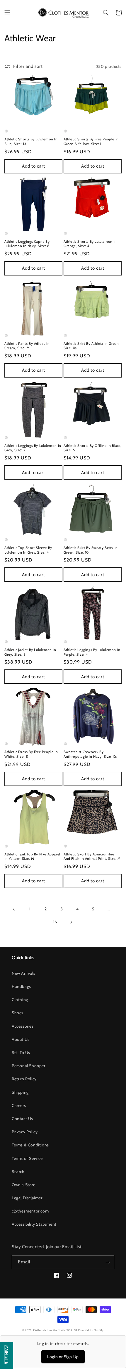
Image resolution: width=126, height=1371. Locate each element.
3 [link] (61, 909)
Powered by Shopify (91, 1330)
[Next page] (70, 922)
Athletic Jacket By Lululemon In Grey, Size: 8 (30, 652)
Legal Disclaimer (27, 1198)
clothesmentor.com (30, 1211)
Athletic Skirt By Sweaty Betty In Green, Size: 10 (91, 549)
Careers (19, 1105)
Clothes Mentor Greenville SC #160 (55, 1330)
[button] (7, 12)
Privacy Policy (25, 1131)
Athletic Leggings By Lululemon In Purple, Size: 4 (92, 652)
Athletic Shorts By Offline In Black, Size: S (93, 447)
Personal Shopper (28, 1065)
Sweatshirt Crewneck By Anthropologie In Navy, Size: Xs (90, 754)
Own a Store (23, 1184)
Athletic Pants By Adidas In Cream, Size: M (27, 345)
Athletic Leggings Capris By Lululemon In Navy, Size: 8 (27, 243)
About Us (21, 1039)
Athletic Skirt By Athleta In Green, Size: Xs (92, 345)
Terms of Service (27, 1158)
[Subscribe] (107, 1262)
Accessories (23, 1026)
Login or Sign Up (63, 1356)
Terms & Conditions (30, 1145)
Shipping (20, 1092)
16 (55, 921)
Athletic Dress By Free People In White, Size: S (31, 754)
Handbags (21, 986)
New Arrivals (23, 973)
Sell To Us (21, 1052)
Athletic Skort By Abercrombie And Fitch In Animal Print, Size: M (92, 856)
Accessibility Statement (34, 1224)
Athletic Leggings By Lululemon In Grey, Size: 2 (32, 447)
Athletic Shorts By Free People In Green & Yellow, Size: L (91, 141)
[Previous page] (14, 909)
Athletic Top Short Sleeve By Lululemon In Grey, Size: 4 (28, 549)
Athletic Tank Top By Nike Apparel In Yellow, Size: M (32, 856)
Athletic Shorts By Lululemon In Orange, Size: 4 (90, 243)
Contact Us (22, 1118)
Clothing (20, 999)
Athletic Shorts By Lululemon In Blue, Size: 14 (31, 141)
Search (18, 1171)
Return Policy (24, 1078)
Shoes (17, 1012)
